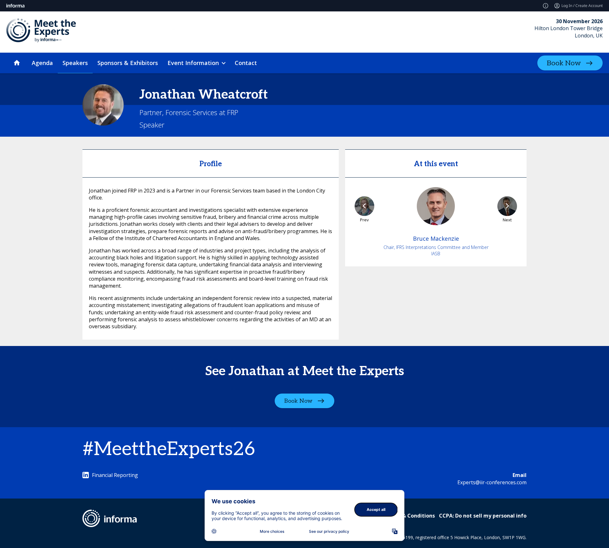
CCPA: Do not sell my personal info (483, 515)
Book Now (564, 63)
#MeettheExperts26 (168, 449)
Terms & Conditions (409, 515)
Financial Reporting (115, 475)
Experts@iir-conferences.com (492, 482)
